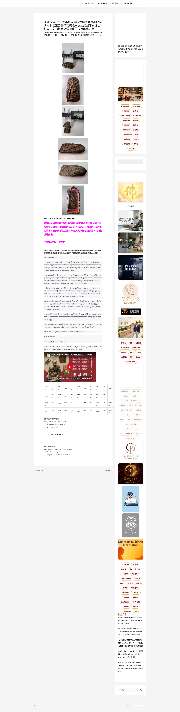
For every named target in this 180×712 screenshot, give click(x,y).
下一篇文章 (107, 470)
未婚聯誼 (124, 357)
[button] (141, 3)
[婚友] (130, 293)
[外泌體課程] (130, 94)
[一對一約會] (130, 220)
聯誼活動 (123, 569)
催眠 (136, 611)
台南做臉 (135, 130)
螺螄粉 (136, 144)
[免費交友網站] (130, 473)
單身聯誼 (123, 352)
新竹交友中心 (131, 438)
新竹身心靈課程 (125, 116)
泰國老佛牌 (60, 33)
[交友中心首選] (130, 451)
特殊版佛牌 (68, 33)
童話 (130, 352)
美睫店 (122, 419)
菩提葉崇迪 (76, 33)
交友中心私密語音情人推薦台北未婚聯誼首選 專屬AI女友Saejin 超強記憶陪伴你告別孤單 (130, 620)
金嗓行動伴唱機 (115, 3)
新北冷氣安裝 (135, 401)
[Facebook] (34, 705)
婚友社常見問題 (130, 361)
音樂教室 (126, 396)
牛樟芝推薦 (127, 144)
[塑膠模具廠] (130, 267)
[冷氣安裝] (130, 499)
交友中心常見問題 (135, 569)
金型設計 (129, 410)
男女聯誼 (135, 564)
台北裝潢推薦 (125, 602)
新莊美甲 (130, 583)
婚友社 (138, 357)
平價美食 (135, 606)
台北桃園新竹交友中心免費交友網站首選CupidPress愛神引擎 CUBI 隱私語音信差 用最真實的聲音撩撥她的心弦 (130, 643)
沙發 (130, 405)
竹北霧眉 (137, 46)
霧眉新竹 (131, 46)
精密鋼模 (135, 597)
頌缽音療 (137, 578)
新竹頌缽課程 (125, 106)
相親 (126, 424)
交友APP (126, 564)
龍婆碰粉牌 (86, 35)
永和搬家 (126, 125)
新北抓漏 (138, 410)
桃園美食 (135, 125)
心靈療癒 (138, 343)
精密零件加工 (125, 391)
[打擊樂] (130, 206)
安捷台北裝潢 (136, 347)
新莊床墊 (125, 401)
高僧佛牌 (96, 33)
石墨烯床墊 (126, 120)
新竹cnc (137, 433)
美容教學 (135, 120)
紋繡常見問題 (134, 588)
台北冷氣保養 (136, 106)
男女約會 (134, 574)
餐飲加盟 (135, 111)
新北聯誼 (126, 606)
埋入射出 (123, 343)
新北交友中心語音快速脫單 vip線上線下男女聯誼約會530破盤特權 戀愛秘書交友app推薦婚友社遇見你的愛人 (130, 632)
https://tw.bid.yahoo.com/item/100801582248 (59, 218)
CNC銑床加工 (136, 391)
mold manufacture (130, 429)
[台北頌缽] (130, 525)
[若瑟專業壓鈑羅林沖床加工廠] (130, 312)
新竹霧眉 (121, 46)
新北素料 (133, 424)
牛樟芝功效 (131, 148)
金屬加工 (135, 396)
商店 (130, 343)
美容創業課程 (128, 134)
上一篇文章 (38, 470)
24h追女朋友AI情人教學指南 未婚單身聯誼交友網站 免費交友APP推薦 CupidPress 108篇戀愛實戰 (130, 654)
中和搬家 (126, 111)
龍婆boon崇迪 (59, 35)
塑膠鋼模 (126, 597)
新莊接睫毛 (125, 592)
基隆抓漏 (127, 139)
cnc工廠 (125, 415)
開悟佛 (83, 33)
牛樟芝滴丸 (136, 592)
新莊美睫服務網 (57, 435)
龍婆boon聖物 (69, 35)
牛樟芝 (135, 139)
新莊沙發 (122, 405)
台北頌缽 (126, 52)
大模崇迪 (53, 33)
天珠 (131, 357)
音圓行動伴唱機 (102, 3)
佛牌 (122, 410)
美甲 (129, 419)
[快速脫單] (130, 327)
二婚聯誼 (138, 352)
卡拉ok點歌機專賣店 (87, 3)
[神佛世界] (130, 192)
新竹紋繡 (138, 49)
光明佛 (47, 33)
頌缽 (136, 134)
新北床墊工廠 (138, 419)
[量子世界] (130, 549)
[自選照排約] (130, 242)
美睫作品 (139, 583)
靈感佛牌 (89, 33)
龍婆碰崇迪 (78, 35)
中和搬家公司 (137, 116)
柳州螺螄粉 (127, 611)
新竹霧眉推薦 (130, 49)
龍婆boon (50, 35)
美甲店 (125, 588)
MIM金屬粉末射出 (126, 433)
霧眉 (126, 46)
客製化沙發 (126, 130)
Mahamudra (125, 347)
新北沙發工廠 (136, 602)
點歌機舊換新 (128, 3)
